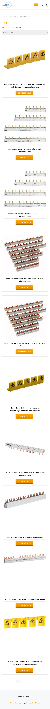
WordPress (36, 703)
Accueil (5, 16)
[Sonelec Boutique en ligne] (9, 4)
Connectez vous (24, 93)
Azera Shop (14, 703)
